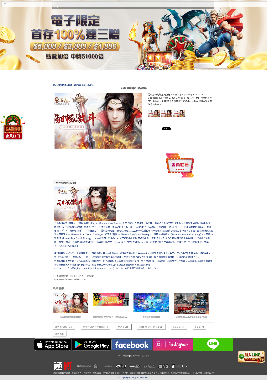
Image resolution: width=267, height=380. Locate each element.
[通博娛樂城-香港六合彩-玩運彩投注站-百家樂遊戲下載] (111, 303)
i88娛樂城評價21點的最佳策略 (72, 279)
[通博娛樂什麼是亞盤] (151, 303)
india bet (178, 326)
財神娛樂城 (135, 355)
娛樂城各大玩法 (63, 326)
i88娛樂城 (83, 242)
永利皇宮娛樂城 (65, 226)
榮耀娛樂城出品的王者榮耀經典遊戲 (191, 316)
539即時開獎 (123, 355)
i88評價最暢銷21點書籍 (66, 182)
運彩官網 (145, 355)
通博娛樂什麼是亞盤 (151, 316)
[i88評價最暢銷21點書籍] (70, 303)
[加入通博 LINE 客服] (251, 356)
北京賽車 (122, 326)
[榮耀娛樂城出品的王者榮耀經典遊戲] (191, 303)
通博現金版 (144, 253)
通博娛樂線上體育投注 (94, 326)
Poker (198, 326)
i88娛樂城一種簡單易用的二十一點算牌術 (77, 276)
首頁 (55, 85)
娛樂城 (58, 333)
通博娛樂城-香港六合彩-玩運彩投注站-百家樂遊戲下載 (116, 316)
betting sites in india (150, 326)
